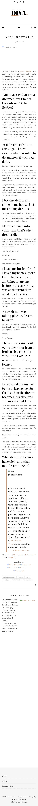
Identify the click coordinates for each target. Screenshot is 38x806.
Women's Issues (28, 580)
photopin (10, 557)
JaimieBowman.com (20, 550)
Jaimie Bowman (25, 71)
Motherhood (16, 580)
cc (14, 557)
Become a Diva (7, 786)
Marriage (6, 580)
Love (27, 577)
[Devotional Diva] (19, 13)
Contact (5, 781)
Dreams (20, 577)
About (4, 776)
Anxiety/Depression (9, 577)
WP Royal (24, 802)
